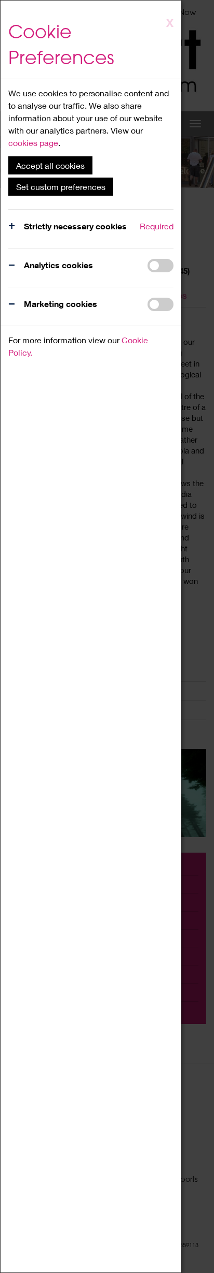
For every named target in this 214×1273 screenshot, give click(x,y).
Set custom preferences (60, 187)
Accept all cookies (50, 165)
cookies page (33, 143)
